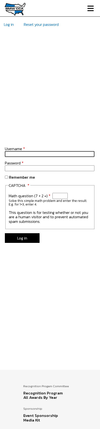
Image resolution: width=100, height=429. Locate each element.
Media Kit (31, 420)
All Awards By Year (40, 397)
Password (13, 163)
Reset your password (41, 24)
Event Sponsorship (40, 415)
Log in (9, 24)
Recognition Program (43, 393)
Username (13, 149)
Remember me (22, 177)
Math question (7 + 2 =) (28, 196)
